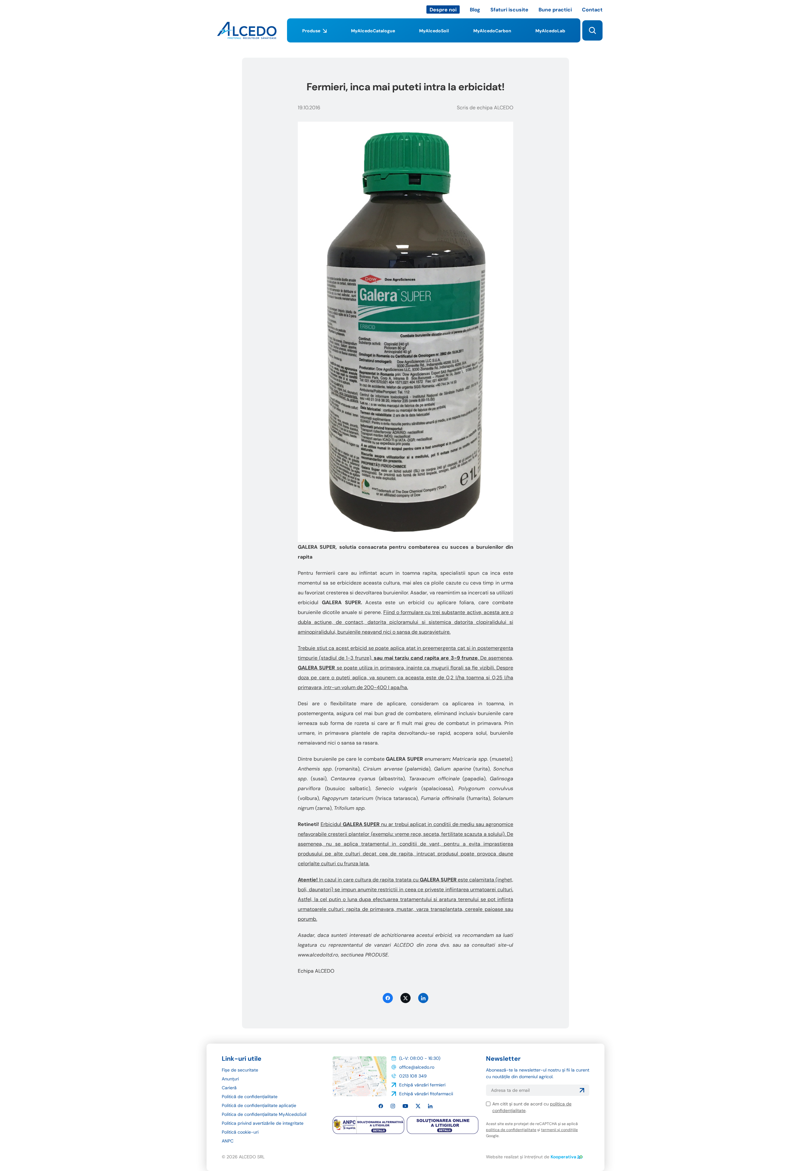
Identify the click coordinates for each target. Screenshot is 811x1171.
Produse (311, 31)
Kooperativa (563, 1157)
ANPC (227, 1141)
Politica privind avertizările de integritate (262, 1123)
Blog (475, 9)
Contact (592, 9)
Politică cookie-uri (240, 1132)
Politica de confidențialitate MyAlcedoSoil (264, 1114)
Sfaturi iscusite (509, 9)
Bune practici (555, 9)
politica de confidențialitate (511, 1129)
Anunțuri (230, 1079)
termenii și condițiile (559, 1129)
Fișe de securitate (240, 1070)
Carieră (229, 1088)
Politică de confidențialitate (250, 1096)
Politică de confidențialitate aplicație (259, 1105)
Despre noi (443, 9)
